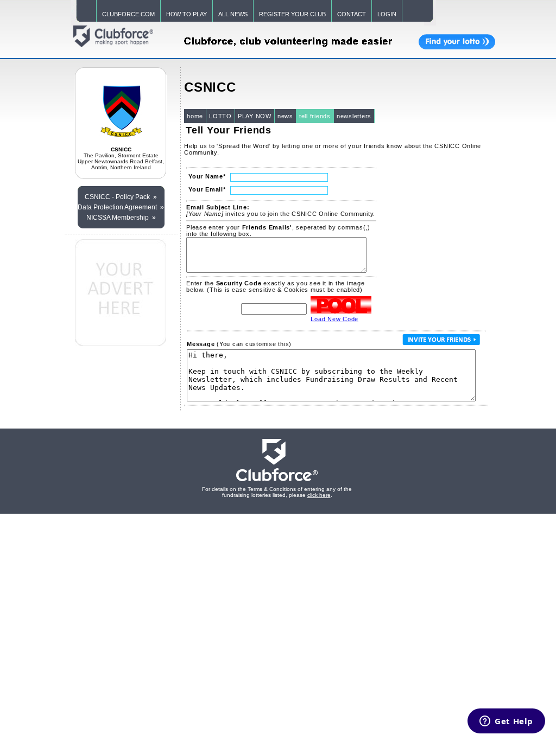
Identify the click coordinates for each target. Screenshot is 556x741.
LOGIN (386, 14)
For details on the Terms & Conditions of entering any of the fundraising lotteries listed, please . (277, 492)
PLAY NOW (254, 116)
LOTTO (220, 116)
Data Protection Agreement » (121, 207)
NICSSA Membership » (121, 217)
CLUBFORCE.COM (128, 14)
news (285, 116)
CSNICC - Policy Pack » (121, 197)
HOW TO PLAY (186, 14)
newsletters (354, 116)
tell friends (315, 116)
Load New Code (334, 319)
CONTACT (351, 14)
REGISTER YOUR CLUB (292, 14)
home (195, 116)
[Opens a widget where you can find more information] (506, 722)
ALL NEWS (233, 14)
